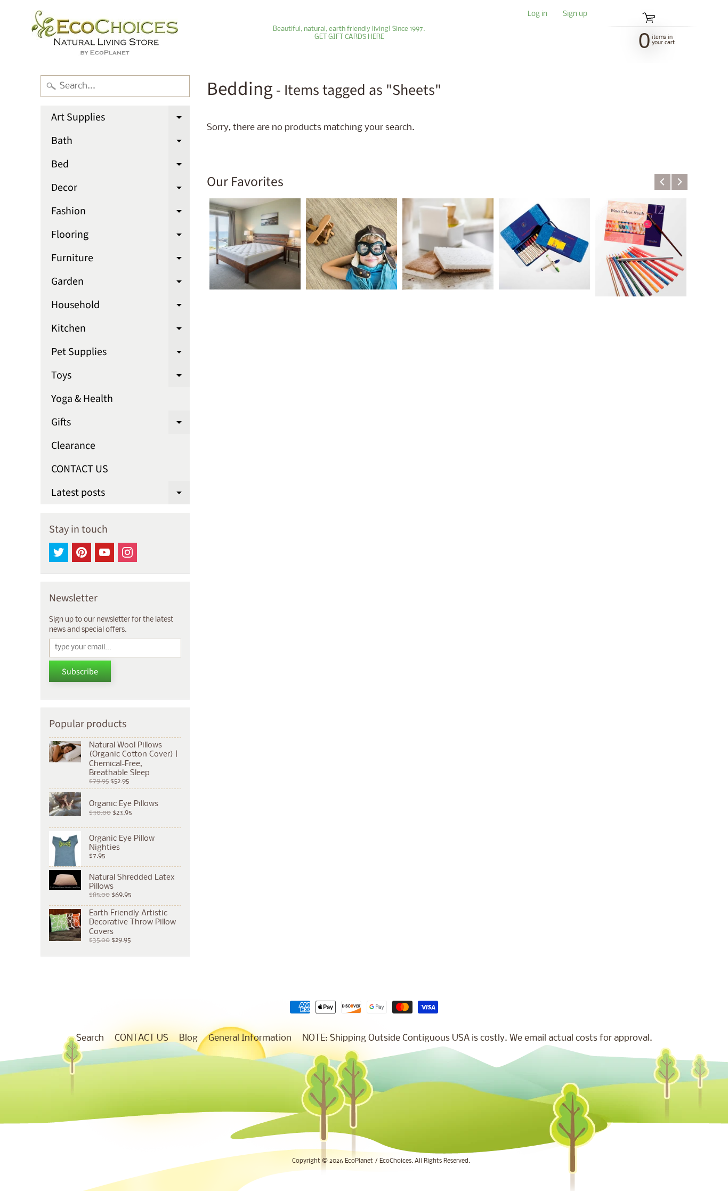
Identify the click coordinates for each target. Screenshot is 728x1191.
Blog (188, 1038)
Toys (120, 377)
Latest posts (120, 494)
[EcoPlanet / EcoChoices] (104, 33)
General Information (250, 1038)
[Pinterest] (81, 552)
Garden (120, 283)
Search (90, 1038)
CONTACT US (79, 469)
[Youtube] (104, 552)
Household (120, 307)
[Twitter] (58, 552)
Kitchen (120, 330)
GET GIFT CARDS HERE (349, 37)
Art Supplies (120, 119)
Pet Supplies (120, 354)
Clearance (73, 445)
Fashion (120, 213)
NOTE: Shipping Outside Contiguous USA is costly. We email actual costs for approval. (477, 1038)
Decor (120, 189)
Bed (120, 166)
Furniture (120, 260)
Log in (537, 14)
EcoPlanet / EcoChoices (378, 1161)
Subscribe (80, 672)
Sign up (575, 14)
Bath (120, 142)
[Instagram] (127, 552)
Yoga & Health (82, 398)
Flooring (120, 236)
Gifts (120, 424)
